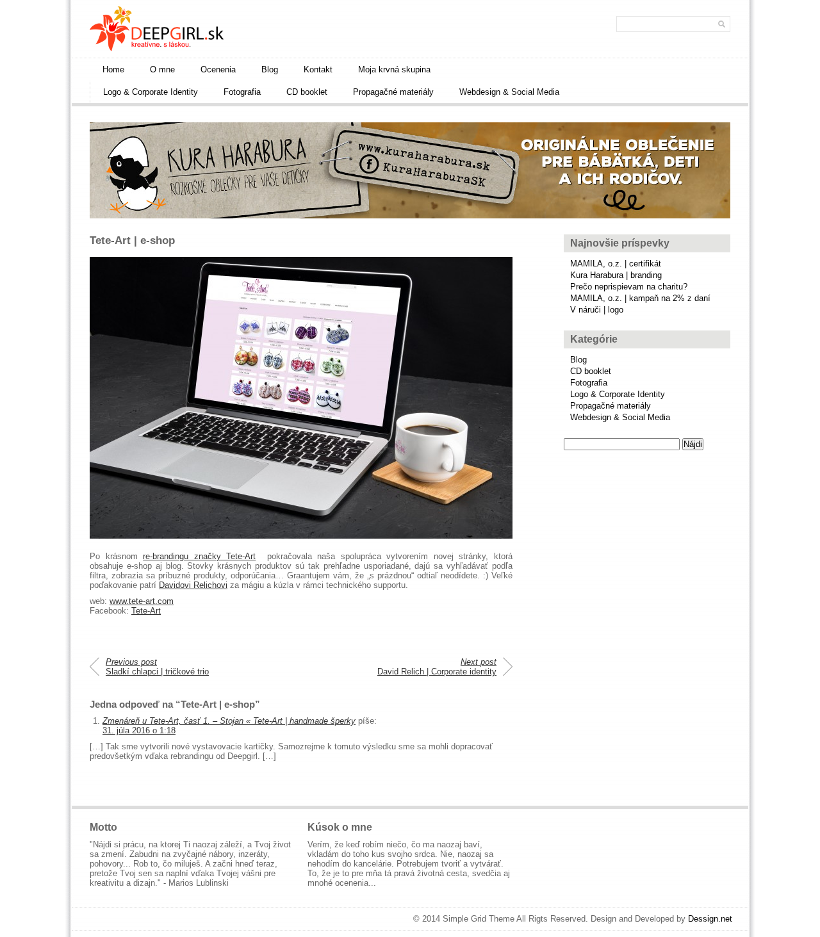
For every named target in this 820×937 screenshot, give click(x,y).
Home (113, 69)
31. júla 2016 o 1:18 (139, 730)
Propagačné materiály (393, 92)
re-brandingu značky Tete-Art (199, 556)
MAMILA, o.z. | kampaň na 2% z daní (640, 298)
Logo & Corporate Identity (150, 92)
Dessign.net (710, 919)
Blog (269, 69)
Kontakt (318, 69)
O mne (162, 69)
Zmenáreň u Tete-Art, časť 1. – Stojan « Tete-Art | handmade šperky (229, 721)
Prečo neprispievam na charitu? (628, 286)
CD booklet (306, 92)
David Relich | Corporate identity (436, 666)
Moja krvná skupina (394, 69)
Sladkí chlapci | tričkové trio (157, 666)
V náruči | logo (596, 309)
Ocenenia (218, 69)
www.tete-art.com (142, 601)
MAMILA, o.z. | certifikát (615, 263)
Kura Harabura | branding (616, 275)
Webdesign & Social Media (509, 92)
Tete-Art (146, 610)
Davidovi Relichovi (193, 585)
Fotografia (242, 92)
